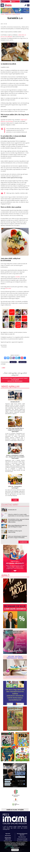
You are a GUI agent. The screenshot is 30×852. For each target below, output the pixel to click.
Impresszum (8, 835)
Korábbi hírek (23, 542)
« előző (3, 367)
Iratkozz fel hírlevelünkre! (15, 381)
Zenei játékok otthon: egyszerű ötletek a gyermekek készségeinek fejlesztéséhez (18, 520)
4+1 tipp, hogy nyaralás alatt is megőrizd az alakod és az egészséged (15, 430)
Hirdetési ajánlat (8, 841)
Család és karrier (16, 14)
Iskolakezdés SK (15, 402)
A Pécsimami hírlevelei (22, 839)
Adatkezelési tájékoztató (8, 838)
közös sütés (8, 288)
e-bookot (17, 276)
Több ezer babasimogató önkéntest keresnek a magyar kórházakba (17, 536)
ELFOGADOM (15, 849)
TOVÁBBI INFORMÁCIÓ (15, 847)
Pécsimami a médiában (22, 841)
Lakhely (23, 1)
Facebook (28, 5)
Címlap (2, 14)
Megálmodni (8, 14)
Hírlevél (3, 1)
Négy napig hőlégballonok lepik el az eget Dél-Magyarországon (17, 526)
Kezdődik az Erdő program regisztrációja (15, 531)
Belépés (13, 1)
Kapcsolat (8, 833)
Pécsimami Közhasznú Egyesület (22, 834)
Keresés (25, 5)
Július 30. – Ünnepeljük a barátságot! (15, 487)
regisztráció (13, 362)
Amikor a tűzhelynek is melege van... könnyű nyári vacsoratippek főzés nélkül (15, 457)
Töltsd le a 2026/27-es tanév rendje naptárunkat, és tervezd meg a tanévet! (18, 515)
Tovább (15, 500)
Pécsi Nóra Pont (22, 837)
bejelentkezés (22, 362)
